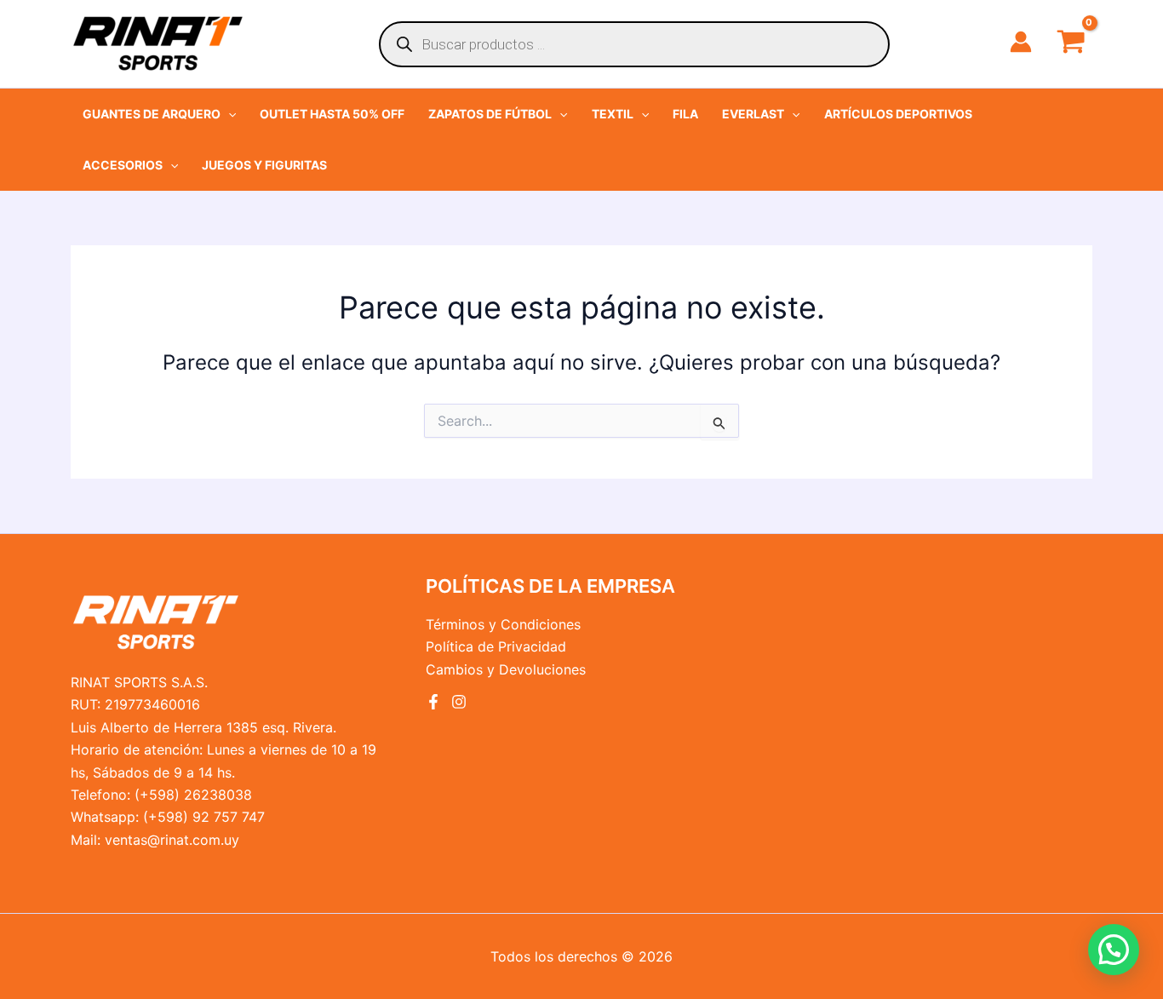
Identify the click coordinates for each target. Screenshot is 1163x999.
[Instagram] (459, 701)
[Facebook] (433, 701)
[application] (228, 114)
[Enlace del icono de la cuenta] (1021, 42)
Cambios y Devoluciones (506, 669)
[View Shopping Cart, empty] (1070, 43)
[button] (159, 114)
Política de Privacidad (496, 646)
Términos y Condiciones (503, 624)
